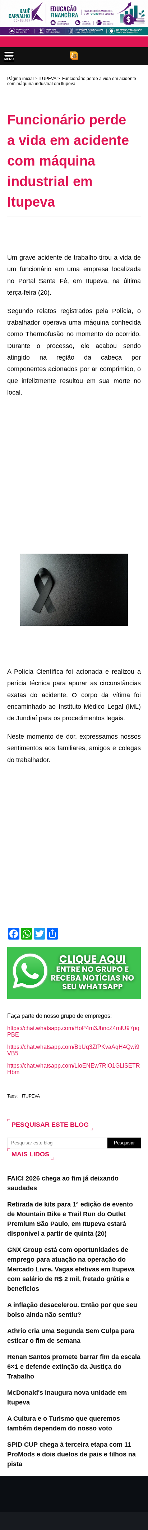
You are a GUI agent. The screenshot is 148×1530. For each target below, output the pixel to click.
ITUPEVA (47, 78)
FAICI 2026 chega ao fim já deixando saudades (63, 1183)
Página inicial (20, 78)
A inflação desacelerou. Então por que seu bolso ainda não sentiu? (72, 1309)
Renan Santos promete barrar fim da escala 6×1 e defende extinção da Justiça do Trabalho (73, 1366)
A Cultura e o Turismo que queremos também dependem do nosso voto (63, 1423)
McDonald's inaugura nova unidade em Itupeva (67, 1397)
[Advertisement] (77, 233)
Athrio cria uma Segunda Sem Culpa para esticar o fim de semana (70, 1335)
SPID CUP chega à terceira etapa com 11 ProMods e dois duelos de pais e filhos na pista (71, 1454)
